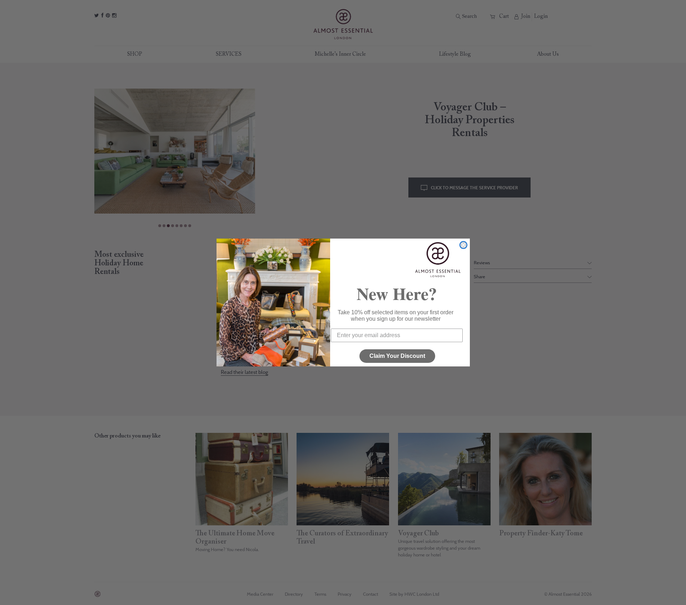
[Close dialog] (463, 245)
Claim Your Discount (397, 356)
